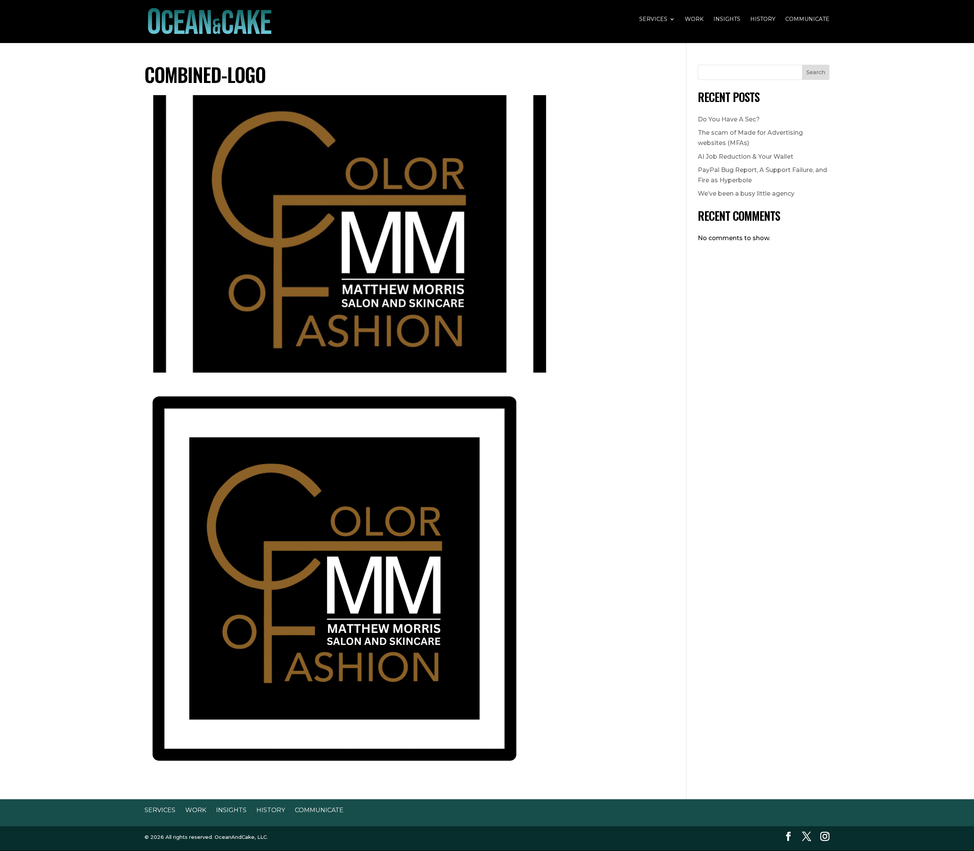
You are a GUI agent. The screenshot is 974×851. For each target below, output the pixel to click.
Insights (726, 19)
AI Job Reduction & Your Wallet (745, 156)
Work (694, 19)
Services (653, 19)
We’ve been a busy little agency (746, 193)
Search (815, 72)
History (762, 19)
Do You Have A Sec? (729, 119)
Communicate (807, 19)
